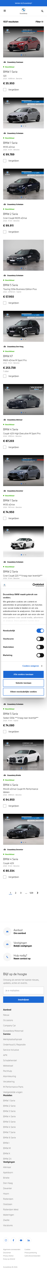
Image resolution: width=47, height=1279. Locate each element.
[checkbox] (4, 89)
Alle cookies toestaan (23, 674)
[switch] (40, 639)
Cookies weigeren (30, 666)
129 (31, 892)
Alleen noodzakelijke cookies (23, 692)
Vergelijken (13, 89)
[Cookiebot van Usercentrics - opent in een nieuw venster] (33, 585)
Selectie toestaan (23, 683)
